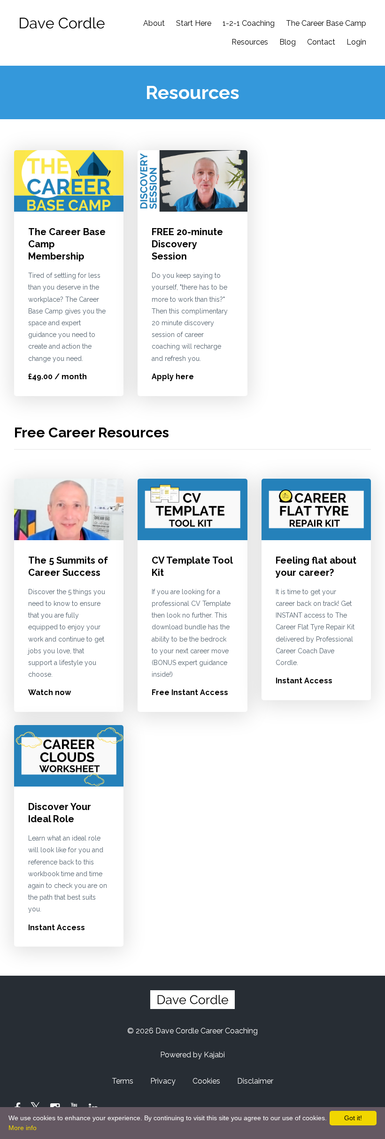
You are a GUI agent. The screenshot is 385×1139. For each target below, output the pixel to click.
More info (22, 1127)
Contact (321, 42)
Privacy (163, 1081)
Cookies (206, 1081)
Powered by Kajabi (192, 1054)
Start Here (193, 23)
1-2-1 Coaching (249, 23)
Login (356, 42)
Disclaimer (255, 1081)
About (154, 23)
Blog (287, 42)
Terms (122, 1081)
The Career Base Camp (326, 23)
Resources (249, 42)
